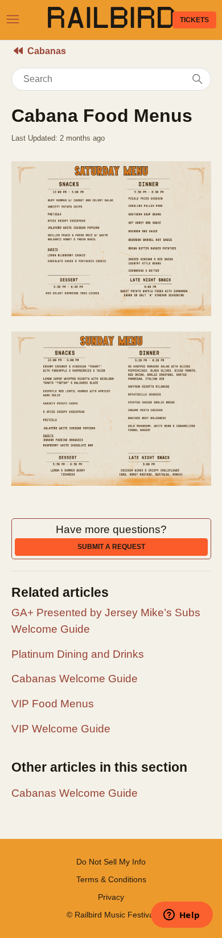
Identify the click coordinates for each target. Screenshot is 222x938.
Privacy (111, 897)
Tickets (194, 20)
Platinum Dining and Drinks (77, 654)
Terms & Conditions (111, 879)
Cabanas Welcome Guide (74, 679)
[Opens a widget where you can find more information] (181, 916)
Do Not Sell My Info (111, 861)
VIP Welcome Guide (60, 729)
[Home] (111, 24)
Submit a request (111, 547)
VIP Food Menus (52, 704)
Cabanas (46, 51)
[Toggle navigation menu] (13, 20)
